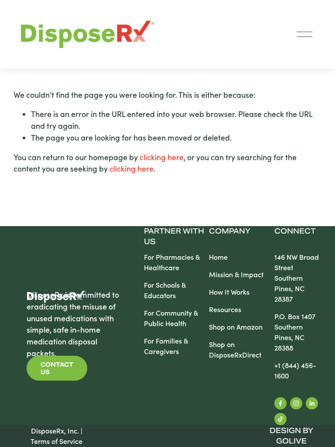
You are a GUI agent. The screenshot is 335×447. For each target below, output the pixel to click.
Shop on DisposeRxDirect (235, 349)
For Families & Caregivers (166, 346)
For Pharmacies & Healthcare (172, 262)
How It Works (229, 291)
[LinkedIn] (312, 403)
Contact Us (57, 368)
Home (218, 256)
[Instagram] (296, 403)
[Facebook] (280, 403)
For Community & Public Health (171, 318)
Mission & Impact (236, 274)
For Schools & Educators (165, 290)
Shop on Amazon (236, 326)
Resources (225, 309)
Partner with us (174, 236)
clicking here (162, 157)
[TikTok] (280, 419)
